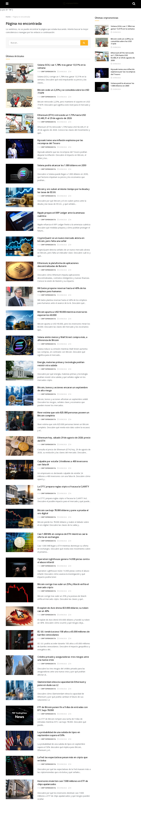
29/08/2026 (63, 71)
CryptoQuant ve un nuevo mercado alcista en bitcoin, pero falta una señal (60, 239)
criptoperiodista (48, 71)
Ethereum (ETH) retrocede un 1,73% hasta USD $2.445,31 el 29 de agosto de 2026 (61, 117)
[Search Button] (84, 43)
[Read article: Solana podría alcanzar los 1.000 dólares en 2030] (102, 87)
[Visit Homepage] (70, 3)
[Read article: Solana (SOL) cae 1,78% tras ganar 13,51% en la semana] (102, 30)
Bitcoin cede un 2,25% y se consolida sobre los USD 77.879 (122, 41)
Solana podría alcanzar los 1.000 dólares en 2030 (61, 165)
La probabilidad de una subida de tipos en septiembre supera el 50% (58, 734)
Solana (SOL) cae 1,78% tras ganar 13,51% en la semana (123, 27)
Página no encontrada (21, 17)
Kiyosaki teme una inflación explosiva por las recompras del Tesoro (123, 71)
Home (8, 17)
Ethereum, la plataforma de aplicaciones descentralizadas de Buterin (58, 265)
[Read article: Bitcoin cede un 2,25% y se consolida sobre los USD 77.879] (102, 42)
